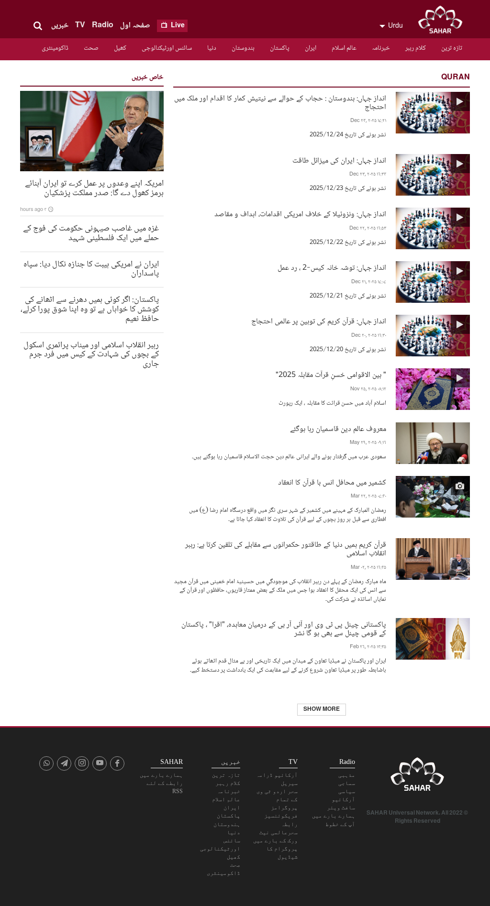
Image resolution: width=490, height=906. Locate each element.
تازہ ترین (451, 48)
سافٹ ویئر (341, 807)
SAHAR (443, 21)
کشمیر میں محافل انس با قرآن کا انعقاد (332, 481)
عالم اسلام (344, 48)
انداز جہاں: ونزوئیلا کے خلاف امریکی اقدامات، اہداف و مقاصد (300, 213)
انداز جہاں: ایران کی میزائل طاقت (339, 160)
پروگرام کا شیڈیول (282, 852)
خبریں (59, 25)
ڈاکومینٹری (55, 48)
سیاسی (346, 791)
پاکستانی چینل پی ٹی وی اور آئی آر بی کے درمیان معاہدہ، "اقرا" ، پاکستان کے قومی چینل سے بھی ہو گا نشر (283, 628)
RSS (177, 791)
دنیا (211, 48)
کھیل (120, 48)
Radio (102, 25)
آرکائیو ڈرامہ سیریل (277, 779)
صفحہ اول (135, 25)
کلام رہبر (415, 48)
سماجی (346, 783)
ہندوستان (243, 48)
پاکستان (280, 48)
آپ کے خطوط (340, 824)
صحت (91, 48)
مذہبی (346, 775)
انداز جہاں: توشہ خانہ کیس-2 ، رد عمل (332, 267)
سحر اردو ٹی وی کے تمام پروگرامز (277, 799)
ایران (310, 48)
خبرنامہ (381, 48)
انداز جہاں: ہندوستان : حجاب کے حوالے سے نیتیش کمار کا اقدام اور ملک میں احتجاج (280, 101)
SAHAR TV (417, 776)
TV (80, 25)
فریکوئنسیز (281, 815)
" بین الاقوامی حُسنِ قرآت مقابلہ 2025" (331, 374)
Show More (321, 710)
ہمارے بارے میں (333, 815)
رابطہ (289, 824)
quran (455, 77)
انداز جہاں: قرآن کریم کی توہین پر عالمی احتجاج (318, 320)
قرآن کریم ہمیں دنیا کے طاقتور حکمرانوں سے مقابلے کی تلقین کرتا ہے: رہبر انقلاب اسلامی (285, 548)
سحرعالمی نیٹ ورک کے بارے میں (275, 836)
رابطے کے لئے (164, 783)
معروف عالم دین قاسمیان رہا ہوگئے (338, 428)
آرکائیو (343, 799)
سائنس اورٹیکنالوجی (167, 48)
